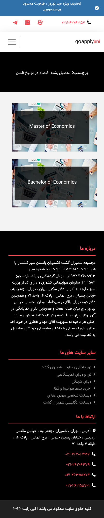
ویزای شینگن (81, 382)
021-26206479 (78, 465)
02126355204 (52, 10)
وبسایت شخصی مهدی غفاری (69, 396)
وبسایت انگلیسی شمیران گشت (67, 403)
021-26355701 (78, 486)
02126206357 (73, 23)
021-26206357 (77, 455)
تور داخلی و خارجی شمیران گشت (66, 368)
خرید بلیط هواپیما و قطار (72, 389)
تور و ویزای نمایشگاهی (74, 375)
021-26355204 (77, 475)
